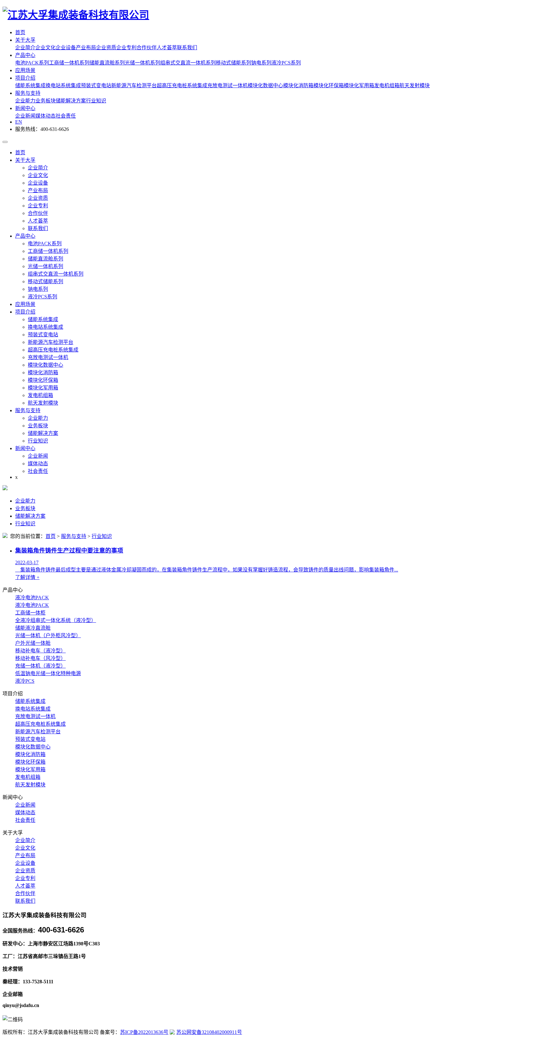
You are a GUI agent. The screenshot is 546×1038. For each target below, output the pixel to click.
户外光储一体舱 (33, 643)
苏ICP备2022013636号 (144, 1032)
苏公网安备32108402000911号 (209, 1032)
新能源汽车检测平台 (134, 85)
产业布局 (86, 47)
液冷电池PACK (32, 597)
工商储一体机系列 (69, 62)
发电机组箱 (386, 85)
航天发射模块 (414, 85)
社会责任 (66, 116)
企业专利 (126, 47)
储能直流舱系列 (107, 62)
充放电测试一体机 (227, 85)
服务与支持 (27, 93)
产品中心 (25, 55)
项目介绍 (25, 78)
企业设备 (66, 47)
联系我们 (187, 47)
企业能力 (25, 100)
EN (18, 122)
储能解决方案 (71, 100)
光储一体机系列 (142, 62)
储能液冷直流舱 (33, 628)
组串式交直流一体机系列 (188, 62)
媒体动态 (45, 116)
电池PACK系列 (32, 62)
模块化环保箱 (328, 85)
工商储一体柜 (30, 612)
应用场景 (25, 70)
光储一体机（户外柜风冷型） (48, 635)
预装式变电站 (96, 85)
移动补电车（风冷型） (40, 658)
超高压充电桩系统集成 (182, 85)
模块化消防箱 (298, 85)
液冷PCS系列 (286, 62)
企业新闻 (25, 116)
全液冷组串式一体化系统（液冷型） (55, 620)
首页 (20, 32)
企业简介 (25, 47)
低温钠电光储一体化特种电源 (48, 673)
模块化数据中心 (265, 85)
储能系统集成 (30, 85)
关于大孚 (25, 40)
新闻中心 (25, 108)
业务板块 (45, 100)
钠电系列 (261, 62)
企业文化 (45, 47)
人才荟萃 (167, 47)
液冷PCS (24, 681)
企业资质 (106, 47)
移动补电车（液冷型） (40, 650)
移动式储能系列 (233, 62)
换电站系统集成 (63, 85)
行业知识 (96, 100)
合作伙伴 (146, 47)
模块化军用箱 (359, 85)
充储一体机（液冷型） (40, 666)
